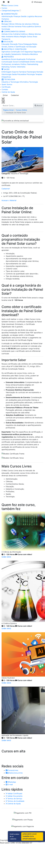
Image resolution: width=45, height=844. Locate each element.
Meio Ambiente (8, 36)
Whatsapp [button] (38, 2)
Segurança (28, 52)
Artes (10, 34)
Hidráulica (26, 54)
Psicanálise (21, 74)
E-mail (10, 784)
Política (23, 64)
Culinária (16, 34)
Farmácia (22, 72)
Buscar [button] (39, 105)
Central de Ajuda (8, 92)
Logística (30, 16)
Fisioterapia (31, 72)
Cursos (4, 8)
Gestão (24, 16)
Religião (23, 36)
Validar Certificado (14, 793)
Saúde (14, 74)
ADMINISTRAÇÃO (10, 14)
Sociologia (6, 29)
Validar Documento (14, 796)
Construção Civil (17, 52)
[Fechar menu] (3, 98)
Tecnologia (33, 82)
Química (37, 26)
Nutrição (39, 72)
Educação (5, 44)
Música (17, 36)
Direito (32, 62)
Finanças (17, 16)
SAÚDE (6, 69)
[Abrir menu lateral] (3, 102)
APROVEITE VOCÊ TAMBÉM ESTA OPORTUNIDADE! (29, 836)
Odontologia (6, 74)
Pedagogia (27, 44)
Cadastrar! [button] (6, 189)
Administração (7, 16)
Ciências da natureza (23, 24)
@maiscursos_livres (15, 773)
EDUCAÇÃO (8, 42)
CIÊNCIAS (7, 21)
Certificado (6, 87)
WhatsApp (11, 782)
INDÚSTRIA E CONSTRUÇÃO (14, 49)
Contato (5, 89)
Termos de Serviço (14, 798)
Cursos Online (21, 110)
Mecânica (34, 54)
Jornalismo (15, 64)
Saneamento (16, 54)
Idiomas (38, 34)
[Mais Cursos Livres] (10, 5)
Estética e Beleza (27, 34)
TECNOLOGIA (9, 79)
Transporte (6, 39)
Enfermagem (7, 72)
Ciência (11, 24)
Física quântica (28, 26)
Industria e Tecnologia (10, 82)
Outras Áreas (32, 36)
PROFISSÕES (8, 57)
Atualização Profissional (25, 59)
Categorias (6, 10)
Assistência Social (9, 59)
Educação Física (16, 44)
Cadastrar (15, 95)
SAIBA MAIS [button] (6, 557)
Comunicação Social (10, 62)
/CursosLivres (12, 770)
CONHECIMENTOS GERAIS (14, 31)
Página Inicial (8, 110)
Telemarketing (32, 64)
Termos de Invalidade (15, 801)
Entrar (5, 95)
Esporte (15, 72)
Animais (5, 34)
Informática (24, 82)
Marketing (6, 67)
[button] (4, 2)
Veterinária (21, 67)
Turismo (13, 67)
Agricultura (6, 52)
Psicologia (31, 74)
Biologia (5, 24)
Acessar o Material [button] (9, 200)
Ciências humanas (14, 26)
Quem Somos (7, 84)
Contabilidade (23, 62)
